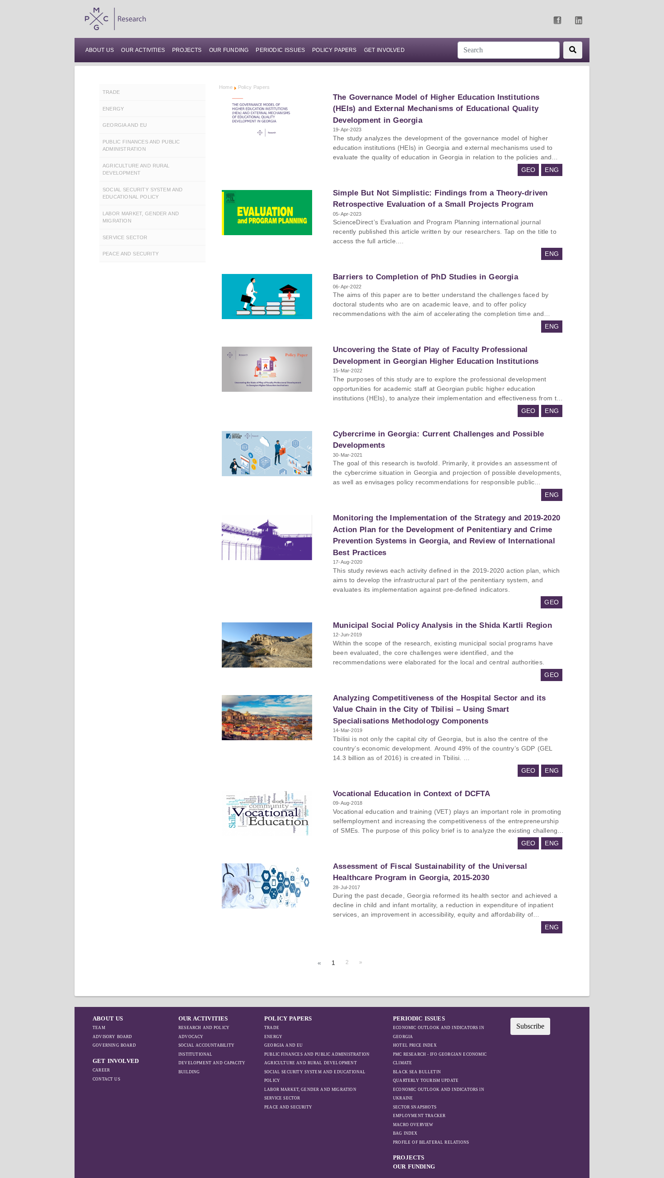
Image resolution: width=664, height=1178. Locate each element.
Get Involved (384, 50)
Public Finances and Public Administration (316, 1054)
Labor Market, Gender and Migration (310, 1089)
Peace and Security (288, 1107)
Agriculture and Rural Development (310, 1063)
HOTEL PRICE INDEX (415, 1045)
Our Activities (143, 50)
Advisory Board (112, 1036)
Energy (273, 1036)
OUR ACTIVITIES (203, 1018)
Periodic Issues (280, 50)
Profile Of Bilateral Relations (431, 1142)
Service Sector (282, 1098)
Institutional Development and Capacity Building (211, 1063)
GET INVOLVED (116, 1060)
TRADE (271, 1027)
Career (101, 1070)
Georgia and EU (283, 1045)
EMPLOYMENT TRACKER (419, 1115)
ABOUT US (99, 50)
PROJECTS (187, 50)
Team (99, 1027)
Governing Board (114, 1045)
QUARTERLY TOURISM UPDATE (425, 1080)
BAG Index (405, 1133)
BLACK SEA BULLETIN (417, 1072)
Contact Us (106, 1079)
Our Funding (229, 50)
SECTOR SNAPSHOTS (414, 1107)
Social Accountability (206, 1045)
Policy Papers (334, 50)
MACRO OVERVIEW (413, 1124)
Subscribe (530, 1026)
